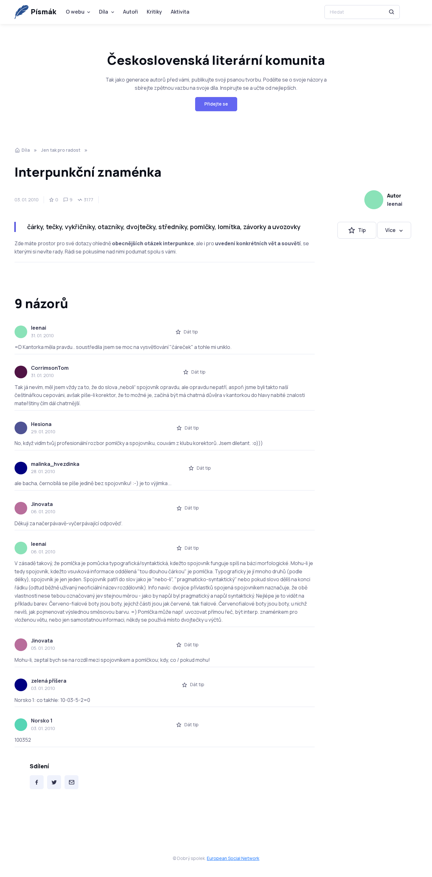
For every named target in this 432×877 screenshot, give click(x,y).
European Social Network (233, 858)
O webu (75, 11)
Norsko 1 (41, 720)
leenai (394, 203)
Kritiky (154, 11)
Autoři (130, 11)
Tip (362, 230)
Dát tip (191, 332)
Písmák (43, 11)
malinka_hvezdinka (55, 463)
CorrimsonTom (50, 367)
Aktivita (180, 11)
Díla (103, 11)
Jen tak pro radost (60, 150)
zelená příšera (48, 680)
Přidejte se (216, 104)
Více (390, 230)
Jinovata (42, 504)
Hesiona (41, 424)
